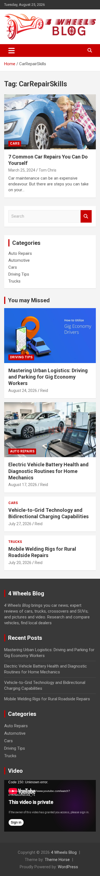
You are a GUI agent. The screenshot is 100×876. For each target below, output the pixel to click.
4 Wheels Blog (64, 852)
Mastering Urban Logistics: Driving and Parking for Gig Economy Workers (48, 376)
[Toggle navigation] (11, 50)
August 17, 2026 (22, 484)
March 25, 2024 (21, 170)
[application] (50, 806)
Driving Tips (18, 274)
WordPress (68, 866)
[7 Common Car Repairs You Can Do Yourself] (50, 121)
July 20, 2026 (19, 562)
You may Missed (29, 300)
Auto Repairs (20, 253)
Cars (14, 143)
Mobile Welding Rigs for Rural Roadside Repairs (47, 698)
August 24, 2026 (22, 390)
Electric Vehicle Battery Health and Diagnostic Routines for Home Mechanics (48, 471)
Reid (44, 390)
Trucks (14, 281)
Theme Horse (57, 859)
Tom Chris (47, 170)
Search (86, 216)
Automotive (19, 260)
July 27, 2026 (19, 524)
